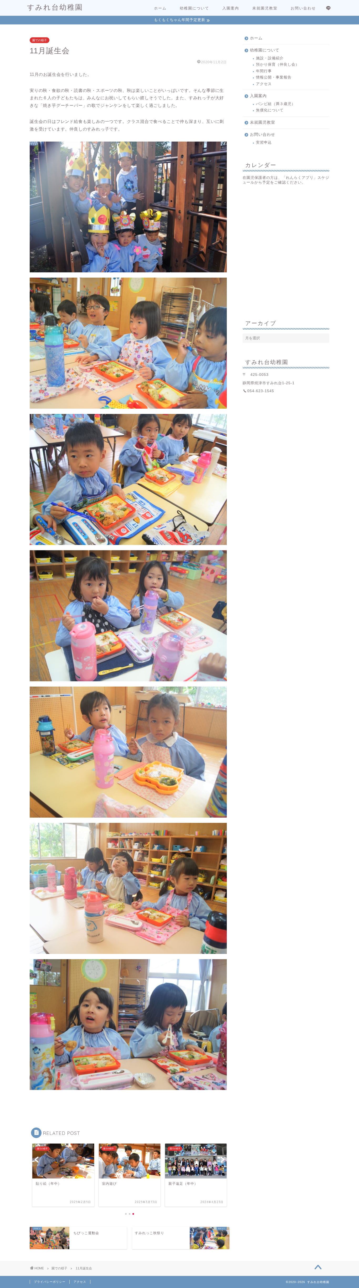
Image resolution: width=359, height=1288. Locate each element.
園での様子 (39, 40)
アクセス (264, 84)
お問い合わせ (303, 8)
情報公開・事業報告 (273, 77)
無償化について (270, 110)
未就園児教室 (265, 8)
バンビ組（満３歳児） (275, 104)
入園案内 (230, 8)
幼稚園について (194, 8)
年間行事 (264, 71)
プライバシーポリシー (49, 1281)
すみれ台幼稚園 (55, 7)
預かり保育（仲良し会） (277, 64)
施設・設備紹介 (270, 58)
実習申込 (264, 142)
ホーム (160, 8)
